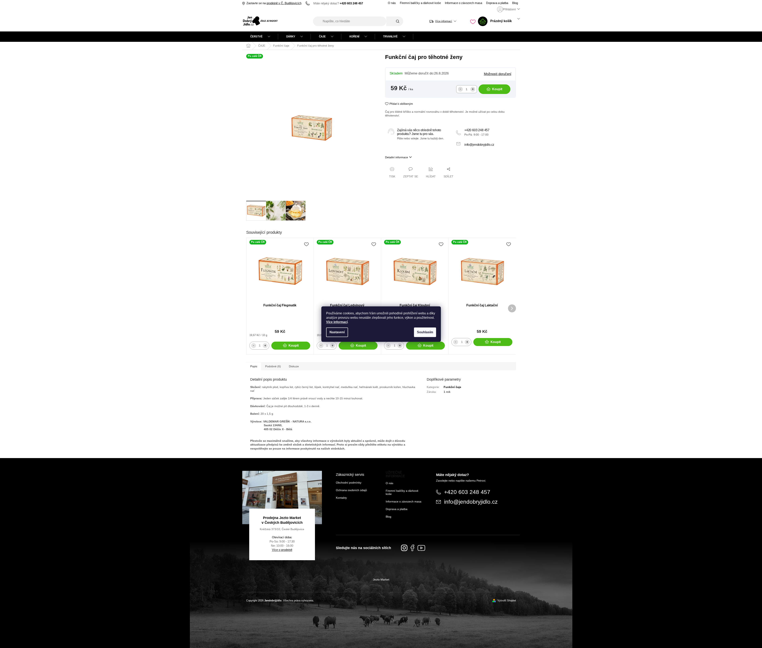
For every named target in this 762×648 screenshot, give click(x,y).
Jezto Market (381, 579)
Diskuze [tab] (294, 366)
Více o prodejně (282, 549)
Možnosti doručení (497, 74)
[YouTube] (421, 548)
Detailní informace (396, 157)
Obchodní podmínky (348, 482)
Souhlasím (425, 332)
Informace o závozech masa (463, 3)
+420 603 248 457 (476, 130)
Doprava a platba (497, 3)
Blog (515, 3)
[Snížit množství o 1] (460, 89)
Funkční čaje (452, 387)
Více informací (337, 322)
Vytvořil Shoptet (506, 600)
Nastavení (337, 332)
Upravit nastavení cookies (330, 600)
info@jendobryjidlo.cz (479, 144)
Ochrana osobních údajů (351, 490)
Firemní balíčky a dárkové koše (420, 3)
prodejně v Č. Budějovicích (284, 3)
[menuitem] (260, 36)
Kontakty (341, 497)
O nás (392, 3)
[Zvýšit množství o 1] (472, 89)
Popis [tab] (253, 366)
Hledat (394, 21)
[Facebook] (412, 548)
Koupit (497, 89)
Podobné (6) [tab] (273, 366)
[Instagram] (404, 548)
